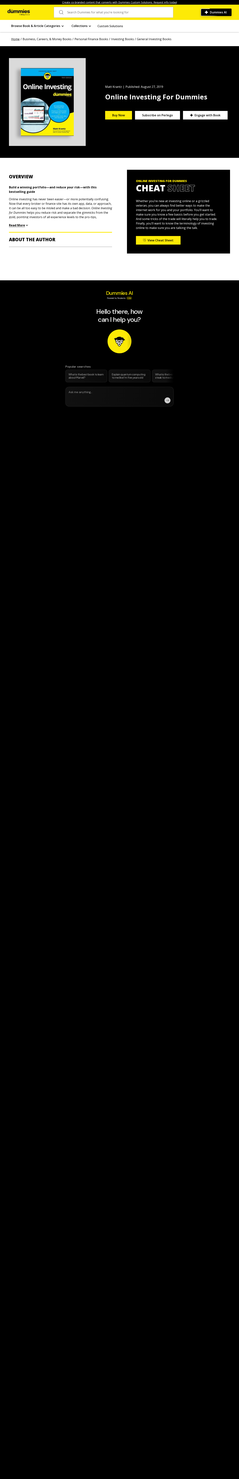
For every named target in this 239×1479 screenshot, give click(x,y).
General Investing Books (154, 39)
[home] (18, 12)
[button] (37, 26)
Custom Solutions (110, 26)
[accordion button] (60, 177)
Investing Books (122, 39)
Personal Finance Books (91, 39)
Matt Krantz (113, 87)
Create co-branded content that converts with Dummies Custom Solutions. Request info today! (119, 2)
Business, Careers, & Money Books (47, 39)
